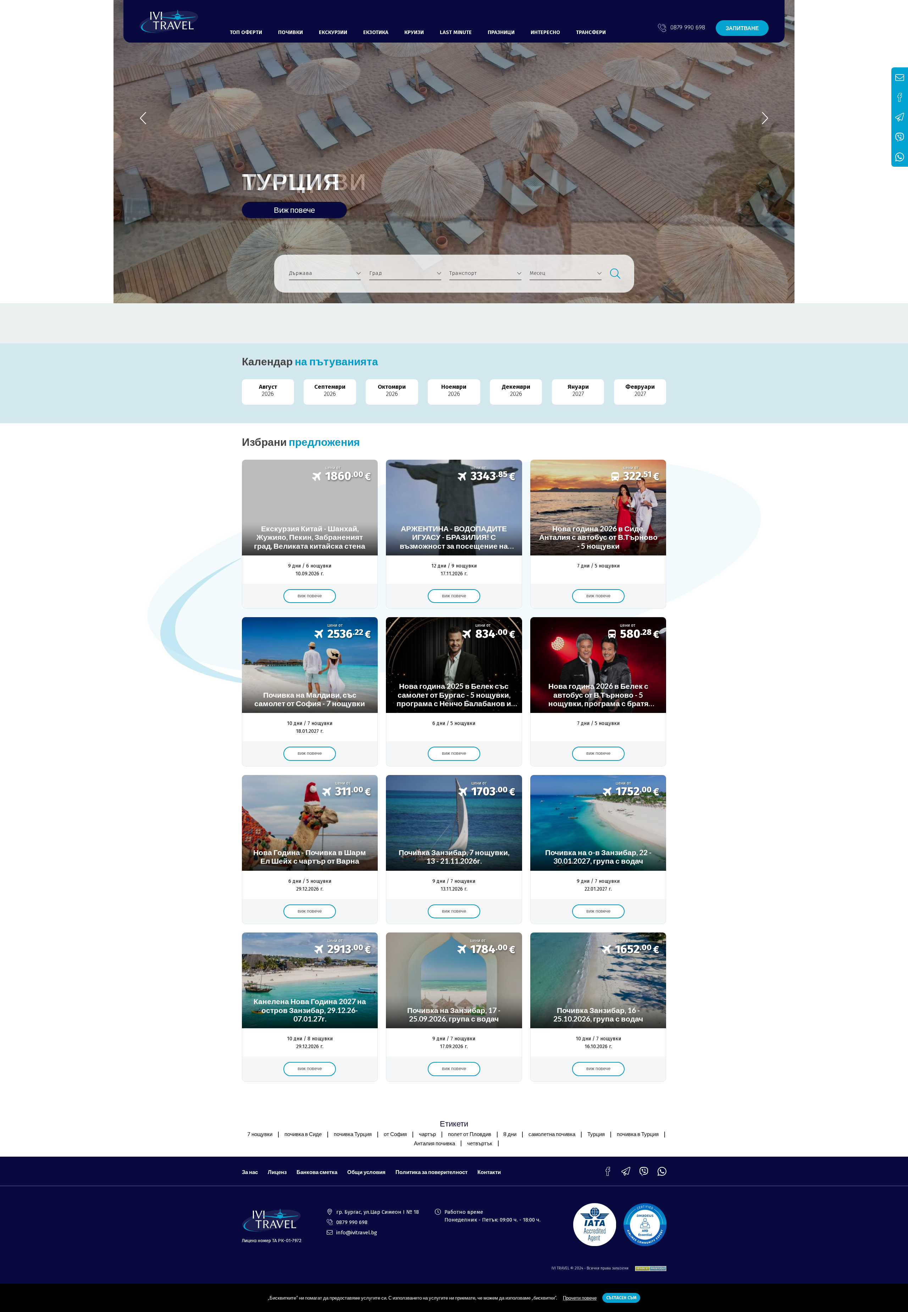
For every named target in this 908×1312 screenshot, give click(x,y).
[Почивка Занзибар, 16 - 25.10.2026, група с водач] (598, 1007)
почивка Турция (353, 1134)
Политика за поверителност (431, 1172)
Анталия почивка (434, 1143)
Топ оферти (246, 32)
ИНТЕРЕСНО (545, 32)
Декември (516, 390)
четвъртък (479, 1143)
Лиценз (277, 1172)
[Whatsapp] (662, 1171)
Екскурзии (333, 32)
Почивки (290, 32)
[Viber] (644, 1171)
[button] (765, 118)
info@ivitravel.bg (356, 1232)
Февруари (640, 390)
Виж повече (294, 210)
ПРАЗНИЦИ (501, 32)
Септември (329, 390)
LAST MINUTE (456, 32)
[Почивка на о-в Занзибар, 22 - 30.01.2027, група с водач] (598, 849)
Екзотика (375, 32)
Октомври (392, 390)
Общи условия (366, 1172)
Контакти (489, 1172)
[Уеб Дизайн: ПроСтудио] (648, 1268)
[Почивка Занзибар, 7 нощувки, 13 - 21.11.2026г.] (454, 849)
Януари (578, 390)
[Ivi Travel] (168, 21)
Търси (615, 273)
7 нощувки (259, 1134)
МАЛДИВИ (304, 181)
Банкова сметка (317, 1172)
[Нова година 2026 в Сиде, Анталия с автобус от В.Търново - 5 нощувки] (598, 534)
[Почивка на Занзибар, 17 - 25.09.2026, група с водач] (454, 1007)
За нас (250, 1172)
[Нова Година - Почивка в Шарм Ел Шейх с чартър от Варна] (310, 849)
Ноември (453, 390)
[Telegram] (625, 1171)
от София (395, 1134)
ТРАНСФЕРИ (591, 32)
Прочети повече (580, 1298)
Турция (596, 1134)
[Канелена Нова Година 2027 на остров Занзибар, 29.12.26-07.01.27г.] (310, 1007)
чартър (427, 1134)
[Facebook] (607, 1171)
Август (268, 390)
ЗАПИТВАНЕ (742, 28)
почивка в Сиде (303, 1134)
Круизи (414, 32)
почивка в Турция (638, 1134)
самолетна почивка (551, 1134)
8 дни (509, 1134)
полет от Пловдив (469, 1134)
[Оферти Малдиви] (310, 691)
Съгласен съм (621, 1297)
